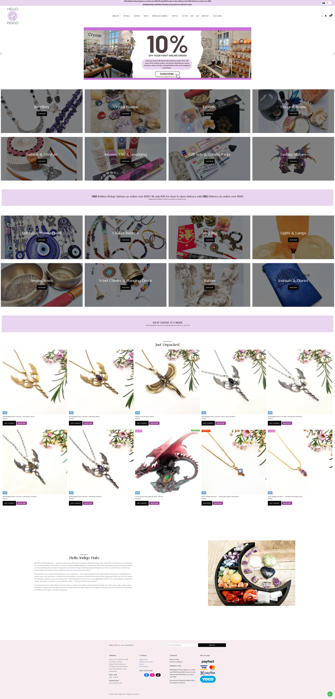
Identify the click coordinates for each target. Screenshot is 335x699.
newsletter (118, 587)
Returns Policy (174, 659)
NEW (192, 16)
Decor (146, 16)
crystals (97, 574)
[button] (120, 15)
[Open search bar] (322, 16)
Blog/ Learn (217, 16)
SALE (197, 16)
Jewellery (115, 16)
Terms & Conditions (176, 662)
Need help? (205, 16)
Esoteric (137, 16)
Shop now (41, 113)
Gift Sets (185, 16)
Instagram (96, 587)
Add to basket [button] (9, 423)
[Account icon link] (326, 15)
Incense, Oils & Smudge (159, 16)
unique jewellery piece (43, 568)
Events (141, 664)
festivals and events (70, 570)
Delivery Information (146, 662)
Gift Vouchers (143, 666)
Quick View (21, 423)
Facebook (104, 587)
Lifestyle (175, 16)
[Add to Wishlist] (65, 352)
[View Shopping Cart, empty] (330, 16)
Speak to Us (143, 659)
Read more (207, 503)
